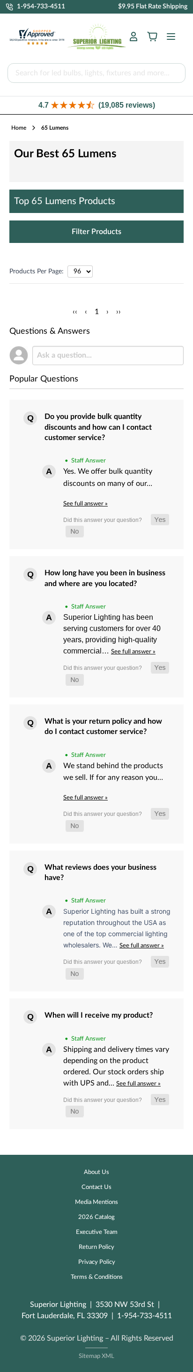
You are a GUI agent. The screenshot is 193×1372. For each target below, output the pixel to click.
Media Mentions (96, 1202)
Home (18, 128)
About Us (96, 1172)
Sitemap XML (96, 1356)
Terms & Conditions (97, 1277)
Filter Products (96, 231)
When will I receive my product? (99, 1015)
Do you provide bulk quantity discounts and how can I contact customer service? (98, 427)
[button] (96, 105)
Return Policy (96, 1247)
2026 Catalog (96, 1217)
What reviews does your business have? (100, 872)
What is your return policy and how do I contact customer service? (103, 726)
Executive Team (97, 1232)
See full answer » (85, 503)
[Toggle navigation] (168, 36)
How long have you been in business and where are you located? (105, 578)
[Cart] (152, 36)
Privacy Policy (96, 1262)
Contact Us (96, 1187)
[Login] (133, 36)
